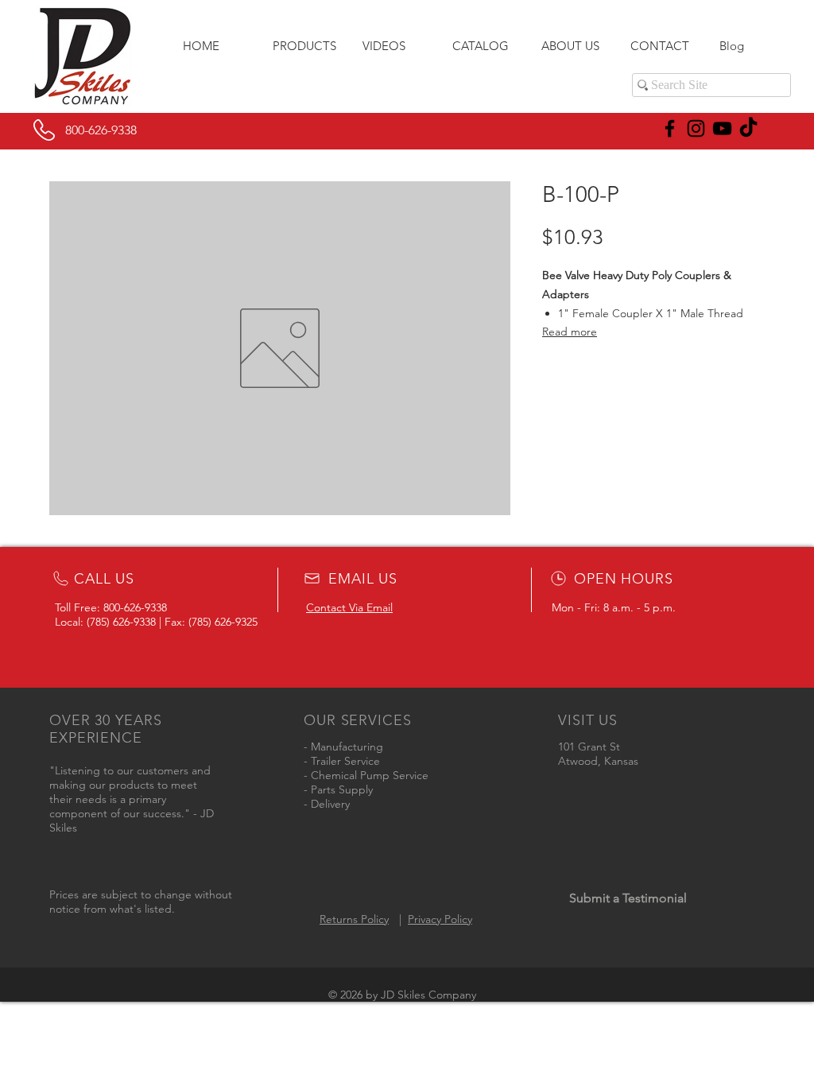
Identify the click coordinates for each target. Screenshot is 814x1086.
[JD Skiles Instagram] (695, 128)
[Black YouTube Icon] (722, 128)
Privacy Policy (440, 919)
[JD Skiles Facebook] (669, 128)
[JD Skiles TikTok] (748, 128)
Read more (569, 331)
